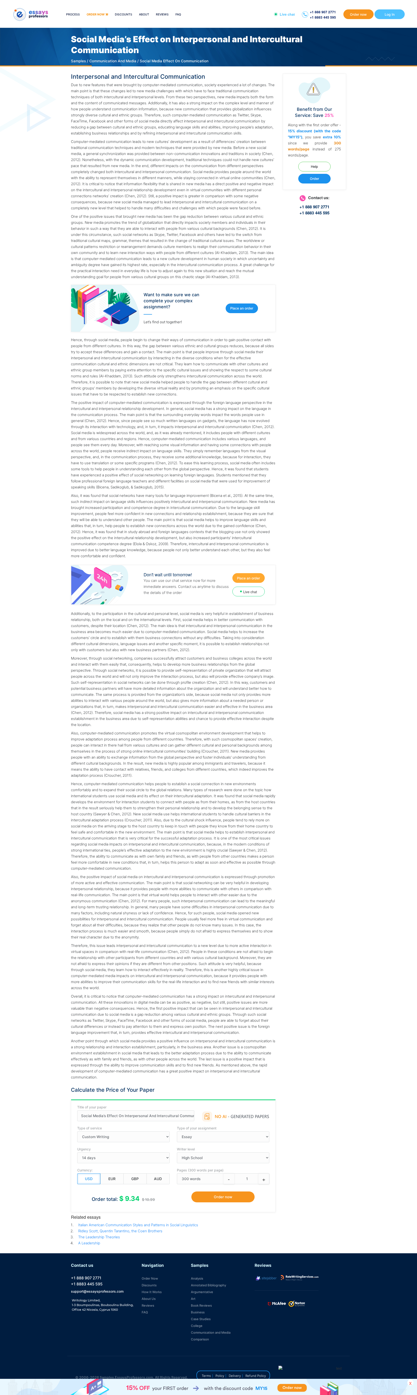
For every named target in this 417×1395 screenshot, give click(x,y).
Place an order (241, 308)
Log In (390, 14)
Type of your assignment (196, 1128)
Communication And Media (112, 61)
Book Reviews (201, 1305)
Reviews (162, 14)
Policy (219, 1376)
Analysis (197, 1278)
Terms (206, 1376)
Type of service (89, 1128)
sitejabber (269, 1277)
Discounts (123, 14)
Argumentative (202, 1292)
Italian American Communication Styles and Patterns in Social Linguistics (138, 1225)
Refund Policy (255, 1376)
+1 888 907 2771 (323, 11)
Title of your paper (91, 1107)
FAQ (178, 14)
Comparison (200, 1339)
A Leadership (89, 1243)
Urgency (84, 1149)
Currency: (85, 1170)
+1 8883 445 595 (323, 17)
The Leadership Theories (99, 1237)
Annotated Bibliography (208, 1285)
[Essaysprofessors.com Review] (300, 1278)
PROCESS (73, 14)
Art (193, 1299)
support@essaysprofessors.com (97, 1291)
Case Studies (201, 1319)
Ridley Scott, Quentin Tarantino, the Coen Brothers (120, 1231)
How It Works (152, 1292)
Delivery (235, 1376)
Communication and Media (210, 1332)
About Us (149, 1299)
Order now (95, 14)
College (196, 1326)
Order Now (150, 1278)
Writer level (186, 1149)
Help (314, 166)
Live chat (287, 14)
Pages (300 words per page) (200, 1170)
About (144, 14)
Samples (78, 61)
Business (198, 1312)
